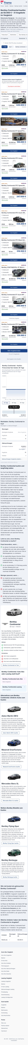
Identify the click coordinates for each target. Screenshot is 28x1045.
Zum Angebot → (22, 449)
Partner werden (5, 1025)
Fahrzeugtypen (5, 966)
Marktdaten (13, 34)
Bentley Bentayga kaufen (10, 877)
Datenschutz (4, 1028)
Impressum (4, 1031)
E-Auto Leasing (5, 986)
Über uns (3, 1023)
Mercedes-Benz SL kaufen (10, 800)
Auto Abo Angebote (6, 955)
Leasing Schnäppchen (7, 997)
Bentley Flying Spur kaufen (11, 843)
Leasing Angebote (6, 981)
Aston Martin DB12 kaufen (10, 733)
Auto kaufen (5, 1001)
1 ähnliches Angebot (14, 318)
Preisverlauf (5, 34)
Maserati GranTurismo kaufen (11, 766)
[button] (11, 46)
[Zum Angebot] (14, 63)
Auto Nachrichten (5, 1015)
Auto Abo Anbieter (6, 963)
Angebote (3, 1004)
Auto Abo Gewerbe (6, 973)
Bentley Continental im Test (11, 665)
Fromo (3, 1020)
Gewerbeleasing (5, 994)
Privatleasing (4, 992)
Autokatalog (4, 1012)
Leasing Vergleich (6, 978)
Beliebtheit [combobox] (22, 38)
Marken (3, 958)
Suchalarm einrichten (14, 86)
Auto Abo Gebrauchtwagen (8, 968)
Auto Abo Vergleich (7, 952)
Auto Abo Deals (5, 971)
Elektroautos (4, 1010)
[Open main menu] (26, 2)
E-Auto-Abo (4, 960)
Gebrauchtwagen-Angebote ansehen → (12, 459)
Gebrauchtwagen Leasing (7, 989)
